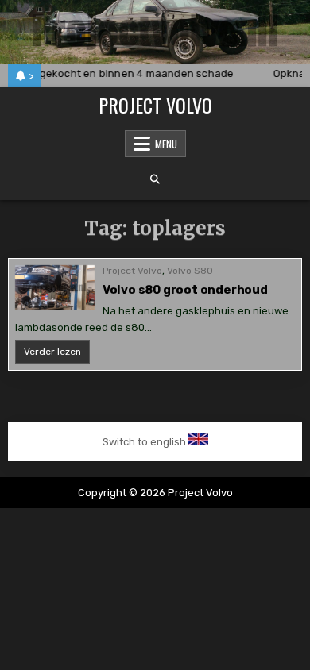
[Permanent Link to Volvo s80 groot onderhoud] (55, 287)
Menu (166, 144)
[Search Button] (155, 179)
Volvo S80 (190, 270)
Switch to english (144, 442)
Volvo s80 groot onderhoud (185, 290)
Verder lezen (57, 354)
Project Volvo (155, 104)
